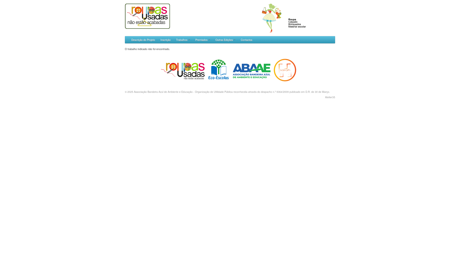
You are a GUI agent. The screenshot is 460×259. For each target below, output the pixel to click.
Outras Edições (224, 40)
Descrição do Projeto (143, 40)
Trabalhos (182, 40)
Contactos (246, 40)
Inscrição (165, 40)
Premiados (201, 40)
